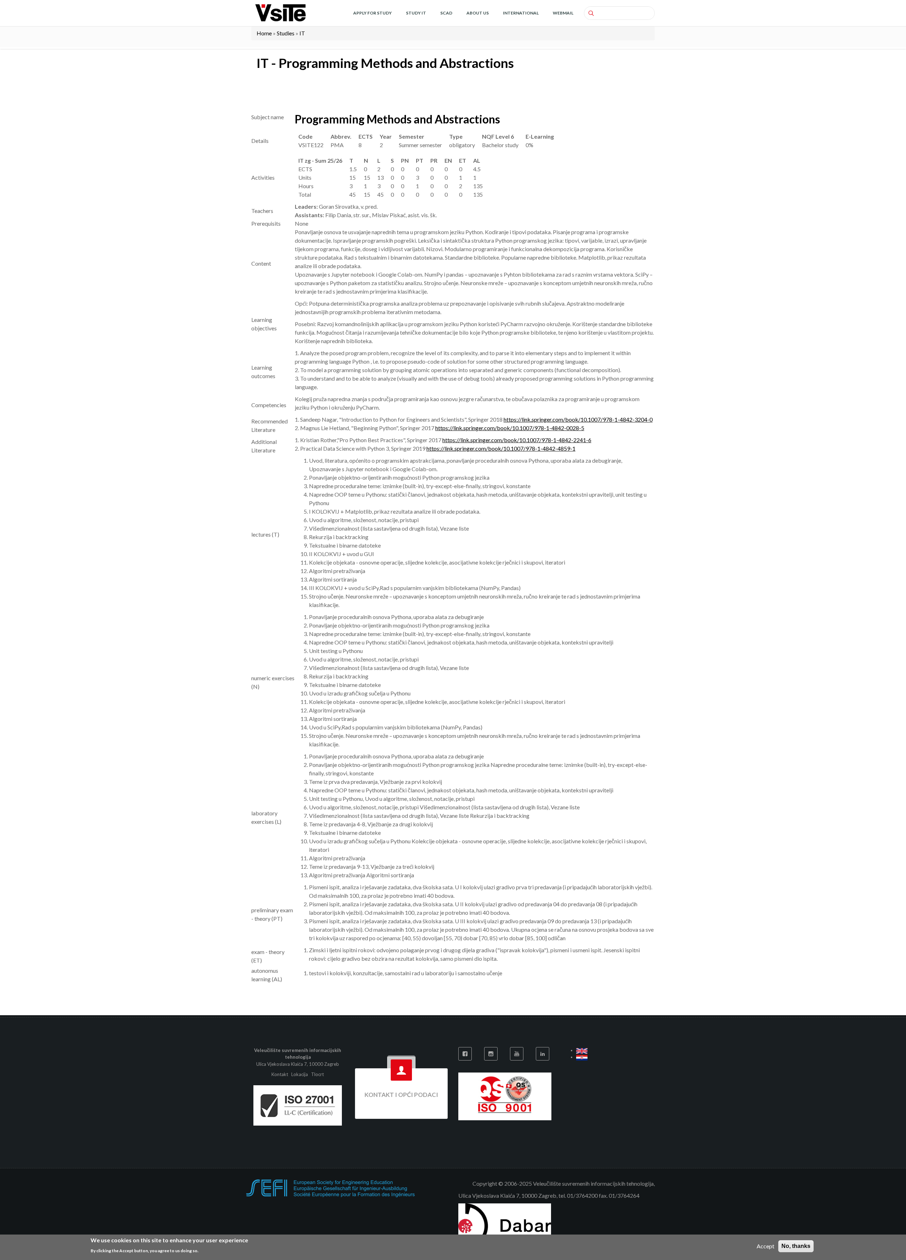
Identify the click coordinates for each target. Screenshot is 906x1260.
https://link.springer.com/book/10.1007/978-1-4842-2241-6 (516, 440)
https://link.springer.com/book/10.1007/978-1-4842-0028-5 (509, 427)
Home (264, 33)
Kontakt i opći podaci (401, 1094)
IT (302, 33)
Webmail (563, 13)
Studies (285, 33)
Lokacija (299, 1074)
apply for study (372, 13)
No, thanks (795, 1246)
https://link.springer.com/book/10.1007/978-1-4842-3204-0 (578, 419)
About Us (477, 13)
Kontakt (280, 1074)
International (521, 13)
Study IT (416, 13)
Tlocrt (317, 1074)
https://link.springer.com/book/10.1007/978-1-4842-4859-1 (500, 448)
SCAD (446, 13)
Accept (765, 1246)
